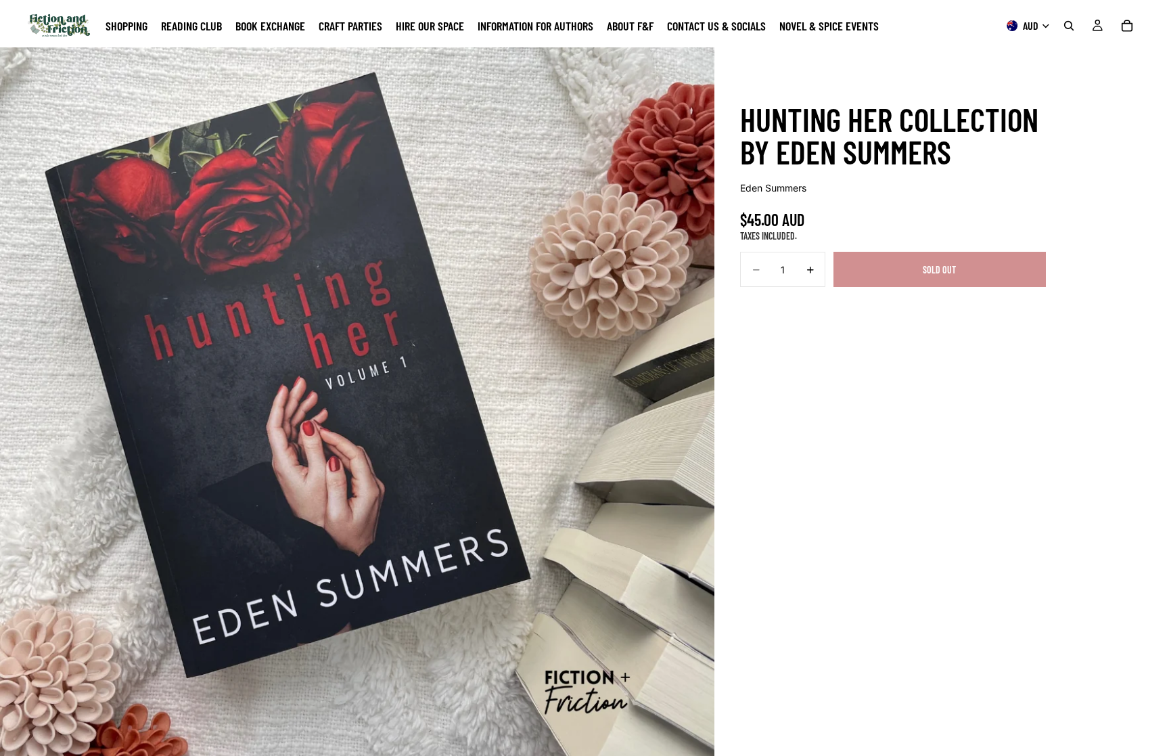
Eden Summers (773, 188)
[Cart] (1127, 26)
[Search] (1069, 26)
